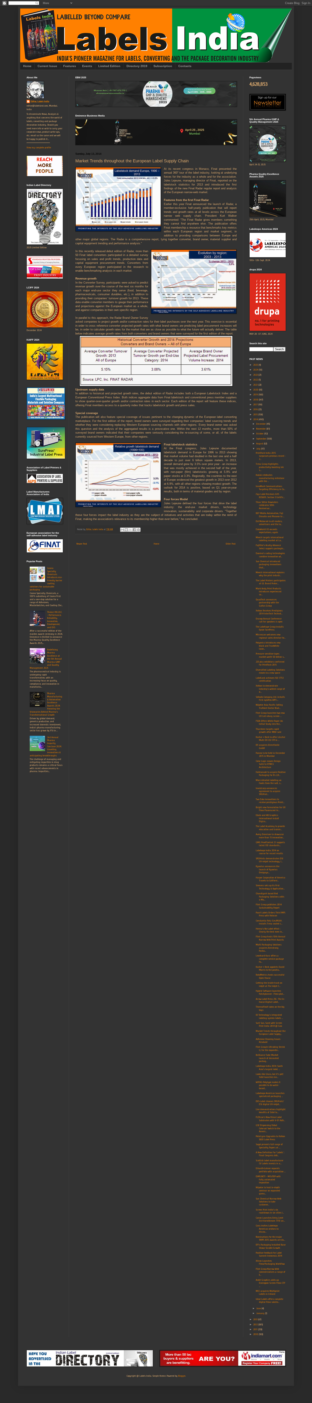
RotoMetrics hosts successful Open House (270, 976)
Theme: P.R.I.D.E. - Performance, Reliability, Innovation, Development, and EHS (54, 620)
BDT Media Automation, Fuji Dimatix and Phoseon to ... (270, 515)
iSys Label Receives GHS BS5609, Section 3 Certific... (270, 496)
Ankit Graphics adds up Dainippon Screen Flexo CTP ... (270, 1283)
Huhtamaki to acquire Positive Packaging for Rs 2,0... (270, 774)
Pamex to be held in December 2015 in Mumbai (270, 754)
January (260, 1313)
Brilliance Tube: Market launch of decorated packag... (267, 1058)
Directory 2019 (136, 66)
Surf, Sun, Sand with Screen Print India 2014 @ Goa (269, 1024)
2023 (255, 374)
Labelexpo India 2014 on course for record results (269, 852)
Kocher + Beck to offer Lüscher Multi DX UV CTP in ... (270, 739)
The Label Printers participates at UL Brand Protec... (270, 582)
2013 (255, 1319)
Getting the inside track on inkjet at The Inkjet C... (269, 984)
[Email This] (122, 530)
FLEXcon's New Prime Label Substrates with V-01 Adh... (270, 1119)
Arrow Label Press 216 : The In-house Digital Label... (270, 1000)
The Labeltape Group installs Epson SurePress (270, 628)
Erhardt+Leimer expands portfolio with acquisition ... (270, 1170)
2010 (256, 1334)
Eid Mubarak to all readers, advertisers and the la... (269, 523)
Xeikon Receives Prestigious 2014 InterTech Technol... (269, 612)
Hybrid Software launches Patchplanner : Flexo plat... (270, 992)
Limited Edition (109, 66)
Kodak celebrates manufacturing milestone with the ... (270, 478)
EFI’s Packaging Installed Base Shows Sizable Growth (270, 1246)
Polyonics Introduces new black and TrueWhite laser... (268, 645)
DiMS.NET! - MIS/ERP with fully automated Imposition (268, 1179)
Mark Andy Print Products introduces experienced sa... (268, 591)
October (260, 433)
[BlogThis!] (126, 530)
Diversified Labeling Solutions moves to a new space (270, 671)
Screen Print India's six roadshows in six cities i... (270, 1211)
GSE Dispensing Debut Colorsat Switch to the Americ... (268, 1128)
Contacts (184, 66)
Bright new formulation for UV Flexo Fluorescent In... (270, 809)
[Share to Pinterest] (138, 530)
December (261, 423)
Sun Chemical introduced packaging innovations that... (268, 564)
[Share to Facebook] (134, 530)
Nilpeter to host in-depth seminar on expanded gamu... (268, 1190)
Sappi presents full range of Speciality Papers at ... (269, 1146)
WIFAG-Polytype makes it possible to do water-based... (268, 1085)
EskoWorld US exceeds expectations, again (267, 531)
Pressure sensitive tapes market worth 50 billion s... (270, 655)
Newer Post (81, 543)
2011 (255, 1329)
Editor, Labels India (40, 101)
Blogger (181, 1375)
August (260, 443)
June (258, 1308)
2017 (255, 404)
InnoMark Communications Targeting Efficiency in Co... (270, 488)
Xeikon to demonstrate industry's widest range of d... (270, 688)
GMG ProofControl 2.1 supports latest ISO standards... (270, 844)
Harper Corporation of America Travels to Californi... (270, 879)
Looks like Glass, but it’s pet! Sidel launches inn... (269, 1076)
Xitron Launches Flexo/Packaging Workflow (270, 1262)
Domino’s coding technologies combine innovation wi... (270, 555)
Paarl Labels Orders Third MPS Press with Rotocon (270, 914)
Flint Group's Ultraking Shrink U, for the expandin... (270, 1048)
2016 (255, 409)
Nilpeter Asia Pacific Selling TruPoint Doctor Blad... (269, 706)
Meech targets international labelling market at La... (270, 539)
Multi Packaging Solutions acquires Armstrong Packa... (268, 947)
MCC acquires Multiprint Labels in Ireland (268, 1292)
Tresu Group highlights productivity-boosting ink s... (270, 467)
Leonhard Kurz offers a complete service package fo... (270, 958)
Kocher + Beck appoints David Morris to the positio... (270, 968)
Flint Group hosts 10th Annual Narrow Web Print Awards (270, 938)
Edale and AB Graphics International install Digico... (267, 818)
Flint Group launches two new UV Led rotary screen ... (270, 714)
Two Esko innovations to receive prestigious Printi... (270, 801)
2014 (256, 419)
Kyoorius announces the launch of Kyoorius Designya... (267, 869)
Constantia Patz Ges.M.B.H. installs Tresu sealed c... (269, 922)
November (261, 428)
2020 (256, 389)
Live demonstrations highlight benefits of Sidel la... (270, 1111)
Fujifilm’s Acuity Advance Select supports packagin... (270, 547)
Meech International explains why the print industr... (270, 574)
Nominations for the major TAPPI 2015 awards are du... (270, 1238)
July (258, 448)
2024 (256, 369)
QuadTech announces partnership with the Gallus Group (267, 602)
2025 (256, 364)
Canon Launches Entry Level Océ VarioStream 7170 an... (270, 1219)
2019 (256, 394)
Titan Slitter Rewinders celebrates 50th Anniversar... (267, 505)
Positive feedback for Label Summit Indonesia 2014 (269, 1254)
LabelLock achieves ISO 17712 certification (270, 679)
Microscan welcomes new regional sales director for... (270, 636)
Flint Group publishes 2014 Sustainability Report (269, 906)
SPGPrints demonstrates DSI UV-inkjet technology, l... (269, 860)
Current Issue (47, 66)
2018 (256, 399)
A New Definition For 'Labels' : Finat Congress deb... (270, 1154)
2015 (255, 414)
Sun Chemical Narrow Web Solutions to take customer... (268, 1201)
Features (69, 66)
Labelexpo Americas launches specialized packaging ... (270, 1095)
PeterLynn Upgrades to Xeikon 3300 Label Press (270, 1138)
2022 (256, 379)
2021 (255, 384)
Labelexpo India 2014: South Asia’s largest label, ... (269, 1067)
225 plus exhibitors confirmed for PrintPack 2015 (270, 663)
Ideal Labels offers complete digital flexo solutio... (269, 1300)
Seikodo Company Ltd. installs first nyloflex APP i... (270, 698)
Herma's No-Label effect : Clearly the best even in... (269, 930)
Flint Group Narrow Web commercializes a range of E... (270, 1272)
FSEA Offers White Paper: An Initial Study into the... (269, 722)
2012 (255, 1324)
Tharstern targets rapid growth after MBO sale (268, 730)
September (261, 438)
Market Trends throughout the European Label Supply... (270, 1032)
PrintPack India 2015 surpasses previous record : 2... (270, 456)
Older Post (231, 543)
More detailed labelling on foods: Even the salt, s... (268, 782)
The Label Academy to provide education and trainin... (270, 828)
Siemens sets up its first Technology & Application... (270, 887)
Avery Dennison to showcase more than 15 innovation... (270, 836)
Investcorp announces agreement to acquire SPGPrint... (268, 791)
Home (27, 66)
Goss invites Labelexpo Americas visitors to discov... (267, 1228)
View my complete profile (39, 147)
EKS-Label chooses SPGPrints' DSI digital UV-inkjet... (270, 1103)
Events (87, 66)
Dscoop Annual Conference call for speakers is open (269, 620)
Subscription (162, 66)
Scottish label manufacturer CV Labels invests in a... (269, 1162)
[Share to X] (130, 530)
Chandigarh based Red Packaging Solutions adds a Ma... (270, 896)
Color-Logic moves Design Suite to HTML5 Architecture (268, 764)
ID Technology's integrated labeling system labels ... (269, 1016)
